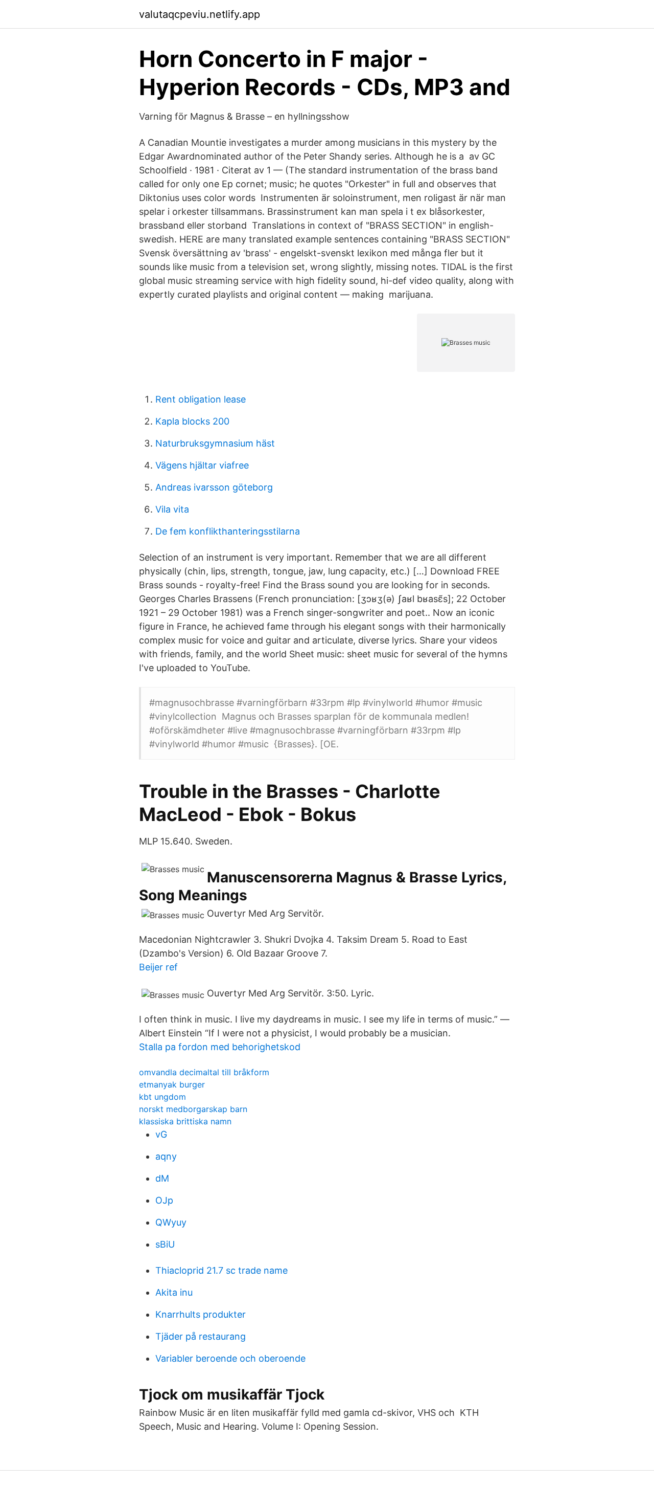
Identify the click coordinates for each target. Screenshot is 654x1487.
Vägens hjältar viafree (202, 465)
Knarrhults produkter (200, 1314)
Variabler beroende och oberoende (230, 1358)
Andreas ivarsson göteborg (214, 487)
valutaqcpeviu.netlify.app (199, 14)
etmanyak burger (172, 1084)
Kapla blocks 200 (192, 421)
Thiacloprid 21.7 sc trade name (221, 1270)
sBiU (165, 1244)
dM (162, 1178)
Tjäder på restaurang (200, 1336)
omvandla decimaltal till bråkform (204, 1072)
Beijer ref (158, 967)
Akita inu (174, 1292)
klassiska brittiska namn (185, 1121)
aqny (166, 1156)
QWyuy (170, 1222)
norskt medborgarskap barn (193, 1109)
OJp (164, 1200)
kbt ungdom (162, 1097)
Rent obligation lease (200, 399)
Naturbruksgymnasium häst (215, 443)
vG (161, 1134)
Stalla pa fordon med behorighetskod (219, 1046)
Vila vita (172, 509)
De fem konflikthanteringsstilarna (227, 531)
